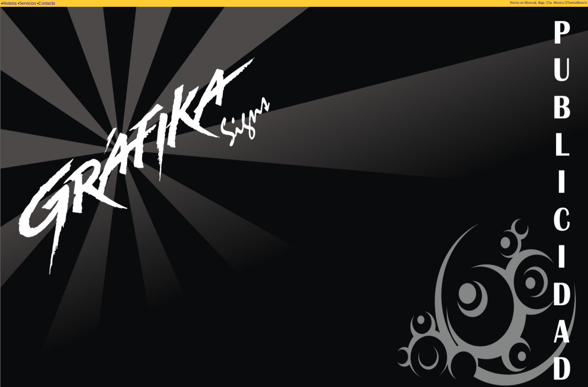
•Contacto (46, 3)
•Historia (9, 3)
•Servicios (27, 3)
